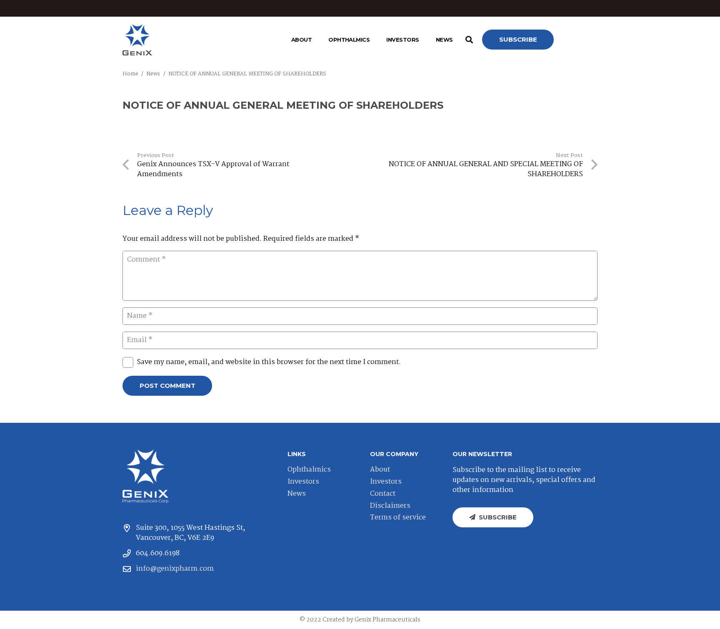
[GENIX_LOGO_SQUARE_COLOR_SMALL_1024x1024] (137, 39)
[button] (315, 39)
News (297, 493)
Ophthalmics (309, 469)
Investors (303, 481)
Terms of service (398, 517)
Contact (382, 493)
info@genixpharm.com (175, 568)
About (380, 469)
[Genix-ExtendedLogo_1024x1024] (145, 476)
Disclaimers (390, 506)
